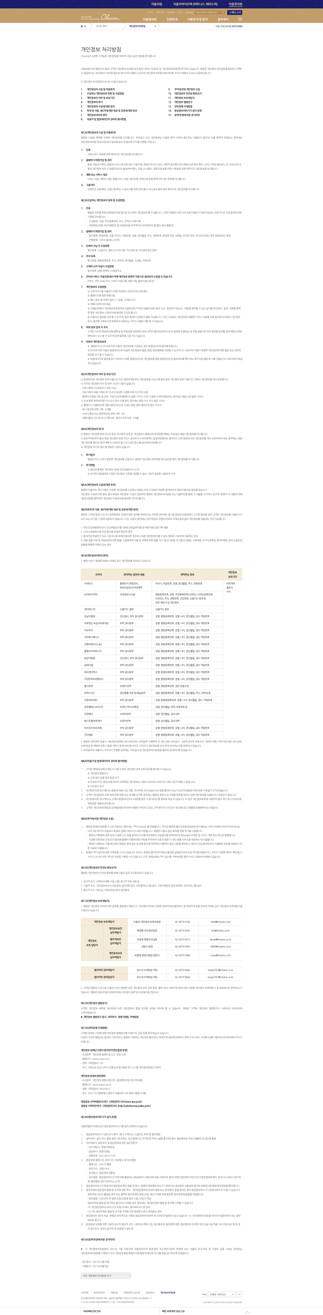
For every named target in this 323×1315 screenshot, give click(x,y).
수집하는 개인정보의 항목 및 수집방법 (102, 93)
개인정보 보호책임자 (181, 98)
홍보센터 (223, 19)
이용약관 (114, 1293)
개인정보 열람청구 (180, 102)
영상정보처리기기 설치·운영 (185, 110)
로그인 (150, 12)
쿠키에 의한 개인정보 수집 (184, 89)
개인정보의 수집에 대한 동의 (98, 106)
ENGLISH (171, 12)
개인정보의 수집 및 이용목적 (98, 89)
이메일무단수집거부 (131, 1293)
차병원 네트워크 (222, 1294)
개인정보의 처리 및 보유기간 (98, 98)
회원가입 (160, 12)
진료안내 (172, 19)
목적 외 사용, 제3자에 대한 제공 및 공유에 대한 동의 (109, 110)
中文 (180, 12)
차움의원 (156, 4)
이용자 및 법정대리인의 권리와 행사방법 (103, 119)
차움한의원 (235, 4)
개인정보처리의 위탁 (94, 115)
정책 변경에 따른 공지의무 (184, 115)
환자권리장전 (99, 1293)
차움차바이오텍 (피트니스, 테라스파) (195, 4)
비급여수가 (150, 1293)
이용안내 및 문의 (197, 19)
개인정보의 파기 (92, 102)
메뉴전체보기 (240, 19)
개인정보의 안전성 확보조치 (185, 93)
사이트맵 (84, 1293)
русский (189, 12)
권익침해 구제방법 (180, 106)
